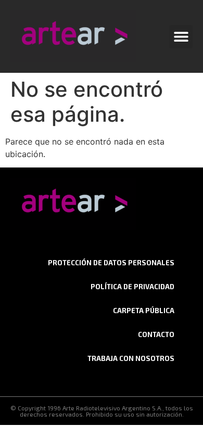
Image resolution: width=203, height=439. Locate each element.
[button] (181, 36)
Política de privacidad (132, 286)
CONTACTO (156, 334)
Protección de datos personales (111, 263)
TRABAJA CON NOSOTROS (130, 358)
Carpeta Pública (143, 310)
